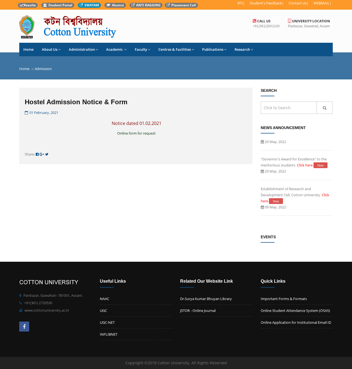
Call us (263, 21)
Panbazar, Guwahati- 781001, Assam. (53, 295)
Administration (82, 49)
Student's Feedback (266, 3)
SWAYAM (91, 5)
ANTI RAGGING (148, 5)
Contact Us (298, 3)
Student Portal (60, 5)
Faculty (141, 49)
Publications (212, 49)
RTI (240, 3)
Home (28, 49)
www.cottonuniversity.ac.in (46, 310)
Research (242, 49)
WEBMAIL (321, 3)
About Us (49, 49)
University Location (310, 21)
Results (30, 5)
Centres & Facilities (174, 49)
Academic (114, 49)
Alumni (118, 5)
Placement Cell (183, 5)
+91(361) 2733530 (38, 302)
